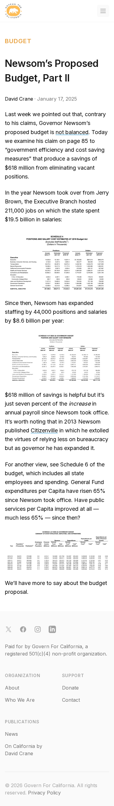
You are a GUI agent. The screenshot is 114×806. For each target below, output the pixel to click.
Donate (70, 688)
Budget (18, 41)
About (12, 688)
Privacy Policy (44, 793)
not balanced (72, 132)
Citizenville (44, 430)
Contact (71, 700)
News (11, 734)
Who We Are (20, 700)
